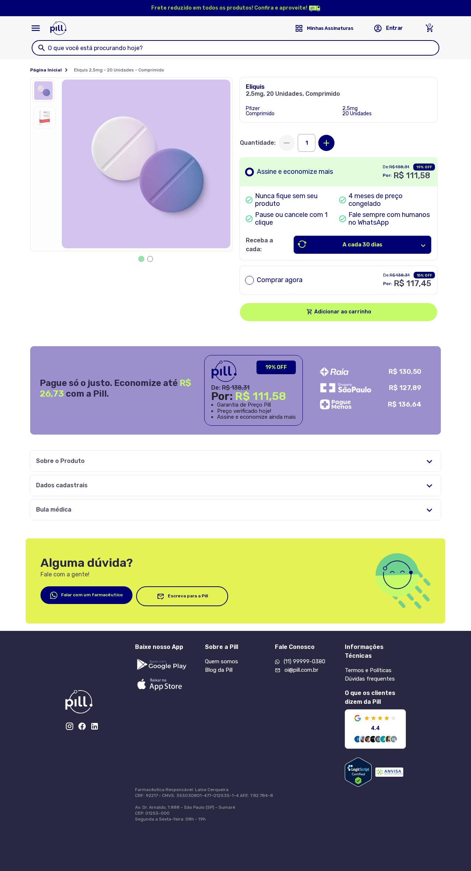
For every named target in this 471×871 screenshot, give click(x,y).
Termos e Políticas (368, 670)
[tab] (141, 259)
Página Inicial (46, 70)
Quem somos (221, 661)
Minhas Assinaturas (330, 28)
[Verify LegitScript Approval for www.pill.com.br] (358, 772)
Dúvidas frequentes (370, 678)
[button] (45, 92)
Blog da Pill (219, 670)
